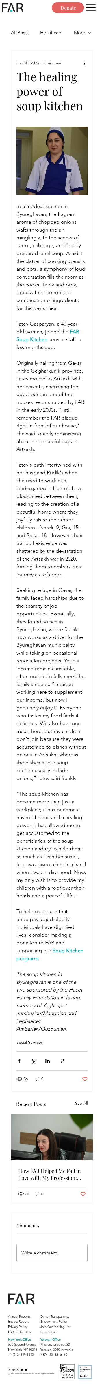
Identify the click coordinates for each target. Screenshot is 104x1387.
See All (81, 1103)
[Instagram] (9, 1369)
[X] (17, 1369)
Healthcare (51, 32)
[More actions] (84, 63)
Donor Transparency (54, 1316)
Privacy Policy (17, 1327)
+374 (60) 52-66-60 (53, 1354)
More (79, 32)
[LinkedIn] (21, 1369)
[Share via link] (61, 1061)
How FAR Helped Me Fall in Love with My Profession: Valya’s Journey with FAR (49, 1174)
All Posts (20, 32)
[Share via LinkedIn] (47, 1061)
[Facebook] (13, 1369)
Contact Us (48, 1332)
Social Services (29, 1042)
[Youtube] (26, 1369)
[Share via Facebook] (19, 1061)
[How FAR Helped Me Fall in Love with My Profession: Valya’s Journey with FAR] (52, 1137)
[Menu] (91, 8)
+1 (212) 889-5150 (21, 1354)
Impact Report (18, 1321)
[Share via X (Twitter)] (33, 1061)
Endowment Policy (53, 1321)
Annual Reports (19, 1316)
